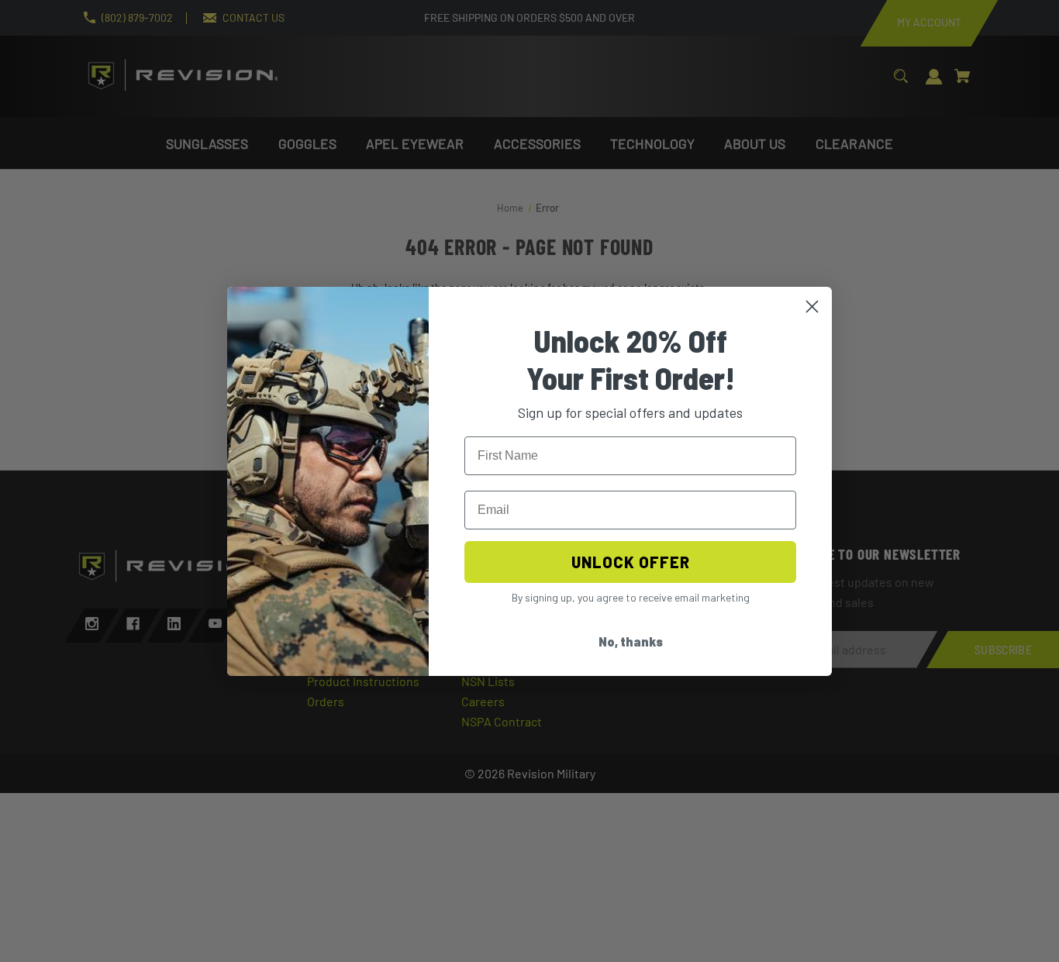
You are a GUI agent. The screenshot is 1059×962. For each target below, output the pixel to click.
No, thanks (630, 641)
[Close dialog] (812, 306)
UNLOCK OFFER (630, 562)
